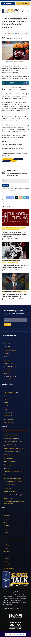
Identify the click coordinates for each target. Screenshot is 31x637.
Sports (14, 160)
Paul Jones (10, 38)
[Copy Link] (13, 33)
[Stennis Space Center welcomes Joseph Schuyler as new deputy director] (15, 281)
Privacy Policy (13, 190)
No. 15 (10, 68)
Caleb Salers (7, 269)
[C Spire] (15, 83)
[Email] (11, 33)
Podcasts (5, 227)
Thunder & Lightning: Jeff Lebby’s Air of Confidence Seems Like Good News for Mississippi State (14, 234)
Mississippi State (14, 227)
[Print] (16, 33)
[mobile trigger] (23, 11)
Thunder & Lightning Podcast (10, 229)
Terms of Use (17, 188)
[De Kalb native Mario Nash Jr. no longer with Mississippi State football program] (15, 250)
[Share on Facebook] (5, 33)
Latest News (6, 160)
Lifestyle (23, 291)
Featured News (15, 260)
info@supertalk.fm (15, 608)
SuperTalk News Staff (9, 298)
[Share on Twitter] (8, 33)
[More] (18, 33)
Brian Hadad (7, 238)
